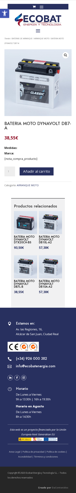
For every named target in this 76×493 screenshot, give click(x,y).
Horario (22, 388)
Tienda (7, 38)
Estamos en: (25, 323)
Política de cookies (56, 451)
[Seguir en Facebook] (17, 377)
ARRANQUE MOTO (41, 38)
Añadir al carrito (36, 171)
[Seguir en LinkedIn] (10, 377)
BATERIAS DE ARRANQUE (22, 38)
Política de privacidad (33, 451)
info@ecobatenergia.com (35, 366)
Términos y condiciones (46, 456)
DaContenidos (60, 487)
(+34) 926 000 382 (31, 358)
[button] (4, 13)
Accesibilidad (25, 456)
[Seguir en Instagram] (23, 377)
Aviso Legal (14, 451)
